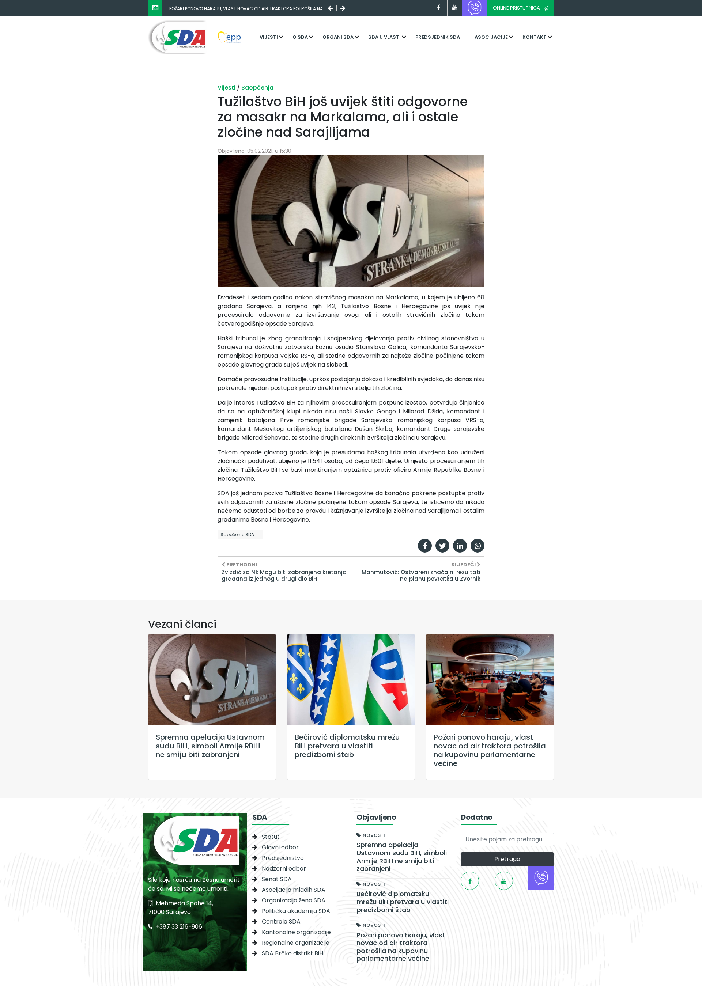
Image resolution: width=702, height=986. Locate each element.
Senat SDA (277, 879)
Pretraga (507, 859)
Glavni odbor (280, 847)
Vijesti (269, 37)
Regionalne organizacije (295, 942)
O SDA (300, 37)
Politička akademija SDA (296, 911)
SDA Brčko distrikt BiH (292, 953)
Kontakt (534, 37)
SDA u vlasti (384, 37)
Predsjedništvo (283, 858)
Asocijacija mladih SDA (293, 889)
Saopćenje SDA (237, 534)
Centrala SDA (281, 921)
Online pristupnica (516, 7)
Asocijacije (491, 37)
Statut (271, 837)
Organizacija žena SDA (293, 900)
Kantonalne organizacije (296, 932)
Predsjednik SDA (437, 37)
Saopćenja (257, 87)
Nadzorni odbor (284, 868)
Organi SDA (338, 37)
